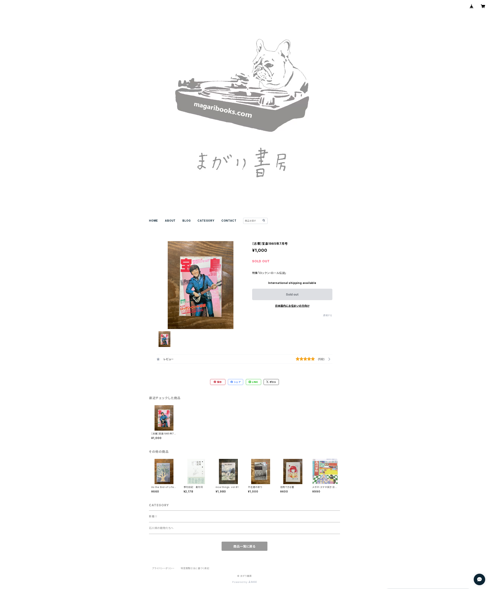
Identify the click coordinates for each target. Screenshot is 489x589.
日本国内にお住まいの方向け (292, 305)
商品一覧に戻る (244, 546)
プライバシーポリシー (163, 568)
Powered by (240, 582)
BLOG (186, 220)
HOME (153, 220)
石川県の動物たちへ (161, 528)
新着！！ (153, 516)
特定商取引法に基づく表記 (195, 568)
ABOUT (170, 220)
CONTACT (228, 220)
